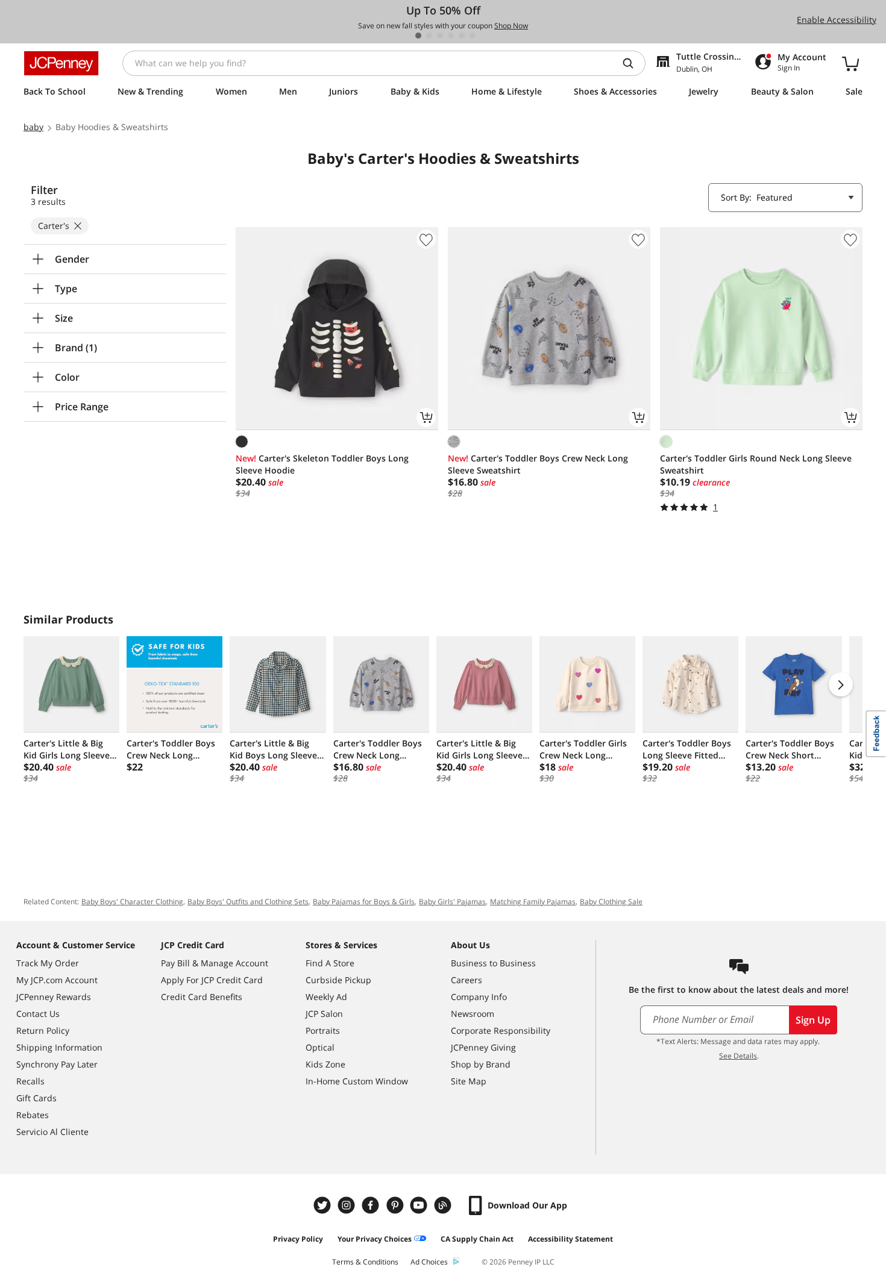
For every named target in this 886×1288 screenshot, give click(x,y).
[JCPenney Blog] (444, 1205)
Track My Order (47, 963)
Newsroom (472, 1013)
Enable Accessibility (836, 19)
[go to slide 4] (451, 36)
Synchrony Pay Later (57, 1064)
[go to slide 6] (473, 36)
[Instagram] (348, 1205)
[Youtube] (420, 1205)
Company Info (479, 996)
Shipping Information (59, 1047)
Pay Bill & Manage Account (214, 963)
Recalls (30, 1081)
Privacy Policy (298, 1239)
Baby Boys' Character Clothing (132, 901)
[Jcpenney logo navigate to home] (61, 63)
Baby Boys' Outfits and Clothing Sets (248, 901)
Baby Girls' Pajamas (452, 901)
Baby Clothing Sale (611, 901)
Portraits (323, 1030)
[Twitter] (324, 1205)
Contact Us (38, 1013)
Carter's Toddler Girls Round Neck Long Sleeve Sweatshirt (756, 464)
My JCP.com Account (57, 980)
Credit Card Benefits (201, 996)
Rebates (32, 1115)
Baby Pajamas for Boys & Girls (364, 901)
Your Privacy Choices (375, 1239)
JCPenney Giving (483, 1047)
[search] (633, 63)
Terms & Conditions (365, 1262)
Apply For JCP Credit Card (212, 980)
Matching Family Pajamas (533, 901)
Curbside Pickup (338, 980)
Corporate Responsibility (500, 1030)
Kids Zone (325, 1064)
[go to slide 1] (418, 36)
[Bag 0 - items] (850, 63)
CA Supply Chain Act (477, 1239)
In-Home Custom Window (357, 1081)
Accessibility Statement (570, 1239)
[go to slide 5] (462, 36)
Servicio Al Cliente (52, 1131)
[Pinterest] (396, 1205)
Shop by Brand (481, 1064)
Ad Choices (429, 1262)
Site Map (468, 1081)
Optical (320, 1047)
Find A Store (330, 963)
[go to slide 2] (429, 36)
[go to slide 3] (440, 36)
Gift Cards (36, 1098)
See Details (738, 1056)
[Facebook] (372, 1205)
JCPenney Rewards (53, 996)
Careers (466, 980)
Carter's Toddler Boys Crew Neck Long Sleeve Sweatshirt (538, 464)
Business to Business (493, 963)
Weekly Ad (326, 996)
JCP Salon (324, 1013)
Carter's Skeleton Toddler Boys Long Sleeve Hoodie (322, 464)
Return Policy (42, 1030)
